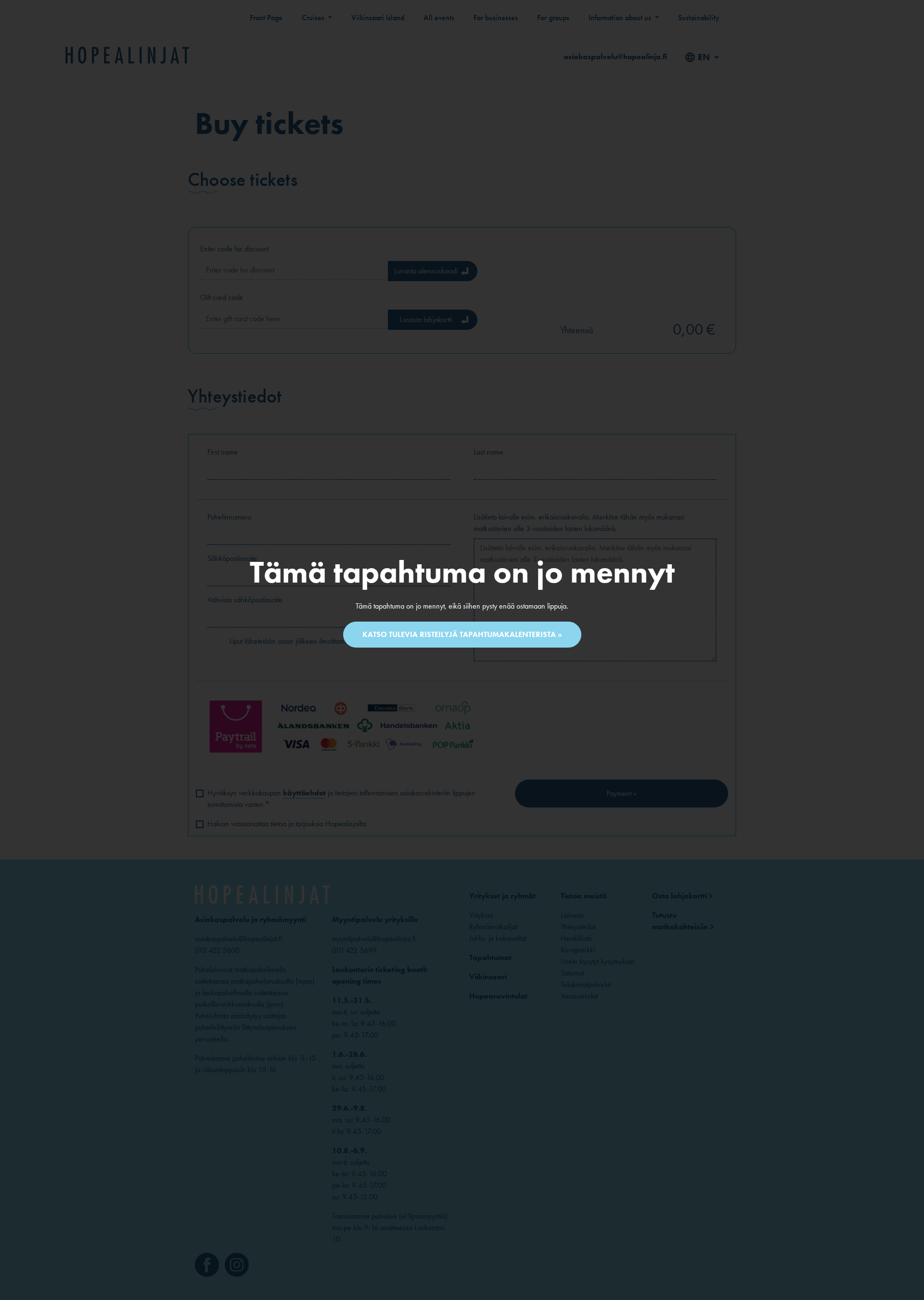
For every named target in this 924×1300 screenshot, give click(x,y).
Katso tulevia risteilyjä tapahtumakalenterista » (462, 634)
